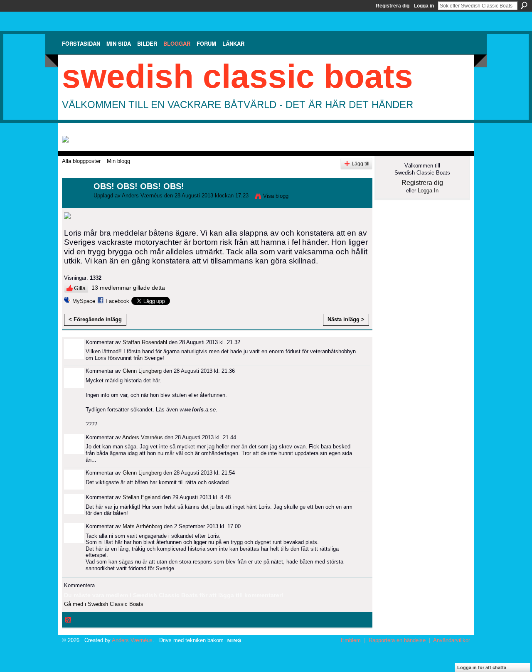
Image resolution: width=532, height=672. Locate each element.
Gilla (80, 288)
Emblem (351, 640)
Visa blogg (275, 196)
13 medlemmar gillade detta (128, 287)
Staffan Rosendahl (145, 342)
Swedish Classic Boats (237, 76)
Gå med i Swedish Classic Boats (103, 604)
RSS (68, 620)
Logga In (428, 190)
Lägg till (360, 163)
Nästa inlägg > (346, 319)
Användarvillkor (451, 640)
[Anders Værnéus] (75, 204)
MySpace (83, 301)
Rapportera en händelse (397, 640)
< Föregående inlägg (95, 319)
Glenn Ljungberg (142, 371)
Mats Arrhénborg (142, 526)
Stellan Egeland (141, 497)
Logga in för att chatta (481, 667)
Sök (524, 5)
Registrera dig (392, 6)
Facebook (117, 301)
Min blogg (118, 161)
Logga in (424, 6)
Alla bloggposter (81, 161)
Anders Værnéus (142, 195)
